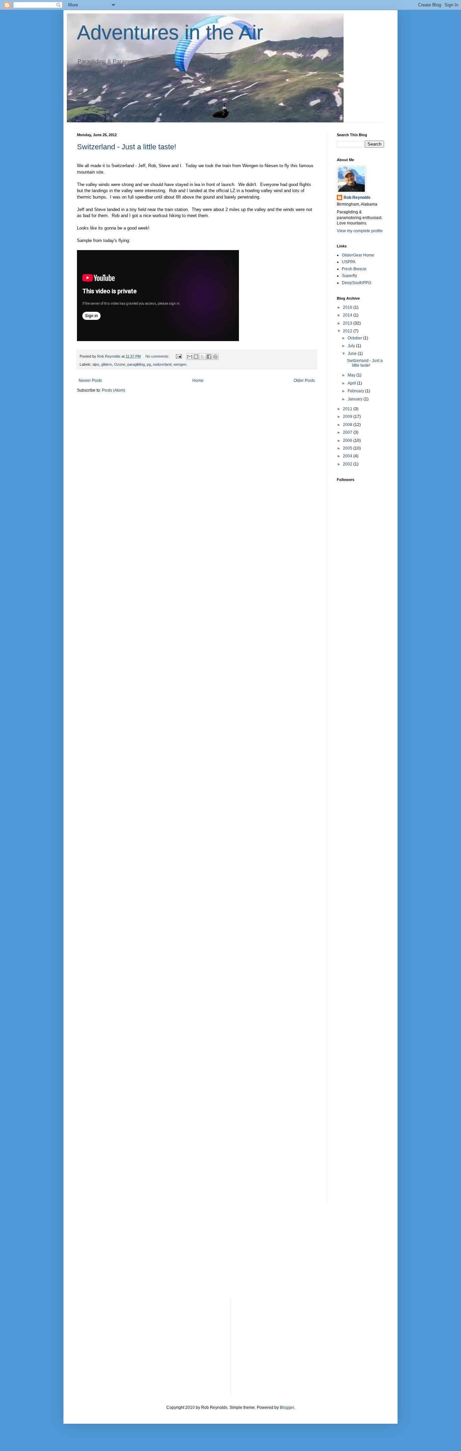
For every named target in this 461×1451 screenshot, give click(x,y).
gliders (106, 364)
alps (95, 364)
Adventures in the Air (170, 32)
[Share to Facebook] (209, 356)
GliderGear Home (358, 255)
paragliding (136, 364)
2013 (348, 323)
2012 (348, 331)
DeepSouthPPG (356, 282)
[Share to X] (202, 356)
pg (149, 364)
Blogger (287, 1407)
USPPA (348, 262)
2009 (348, 416)
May (352, 375)
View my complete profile (360, 231)
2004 (348, 456)
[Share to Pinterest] (215, 356)
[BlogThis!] (196, 356)
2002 (348, 464)
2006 (348, 440)
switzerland (162, 364)
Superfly (349, 275)
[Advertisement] (357, 649)
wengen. (180, 364)
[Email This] (189, 356)
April (352, 383)
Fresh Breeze (354, 269)
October (355, 338)
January (355, 399)
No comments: (157, 356)
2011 (348, 408)
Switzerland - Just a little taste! (126, 147)
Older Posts (304, 380)
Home (198, 380)
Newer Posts (90, 380)
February (356, 391)
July (352, 345)
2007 (348, 432)
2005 (348, 448)
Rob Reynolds (357, 197)
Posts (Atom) (113, 390)
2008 (348, 424)
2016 (348, 307)
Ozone (119, 364)
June (353, 353)
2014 (348, 315)
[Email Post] (178, 356)
